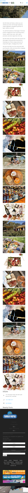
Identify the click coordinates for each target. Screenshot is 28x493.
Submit (4, 455)
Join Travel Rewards (9, 462)
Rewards (15, 460)
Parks (10, 460)
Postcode (5, 448)
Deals (21, 460)
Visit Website (8, 403)
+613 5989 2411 (9, 399)
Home (5, 460)
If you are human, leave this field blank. (12, 452)
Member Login (19, 462)
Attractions (6, 17)
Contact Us (13, 465)
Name (5, 445)
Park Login (6, 463)
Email (4, 441)
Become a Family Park (16, 463)
